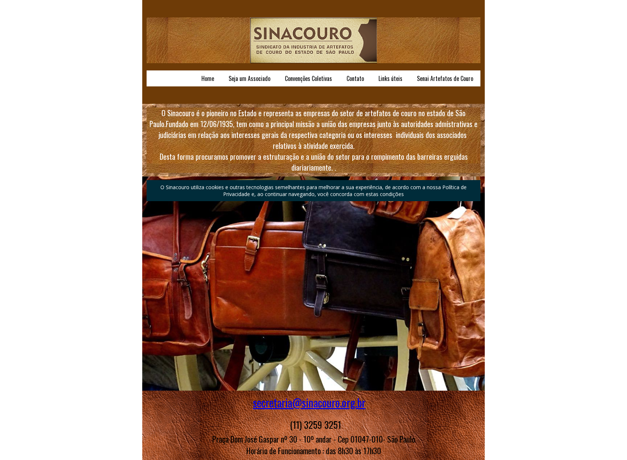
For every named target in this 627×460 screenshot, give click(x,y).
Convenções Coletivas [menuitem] (308, 78)
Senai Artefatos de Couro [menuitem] (445, 78)
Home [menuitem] (207, 78)
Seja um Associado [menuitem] (249, 78)
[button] (313, 190)
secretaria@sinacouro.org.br (309, 402)
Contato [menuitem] (355, 78)
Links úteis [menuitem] (390, 78)
